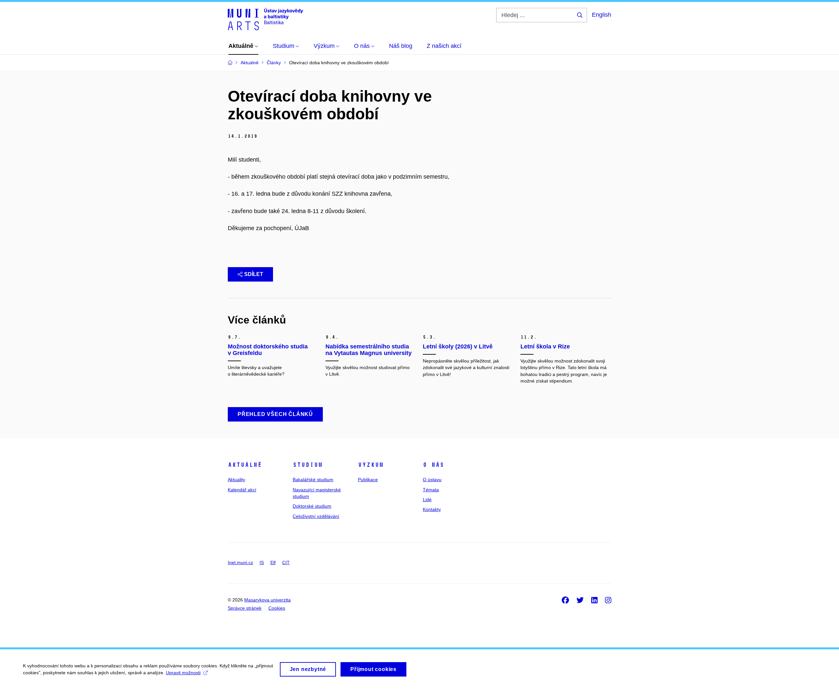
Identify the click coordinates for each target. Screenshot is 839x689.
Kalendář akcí (242, 489)
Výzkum (370, 464)
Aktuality (236, 479)
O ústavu (432, 479)
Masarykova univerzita (267, 599)
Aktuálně (245, 464)
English (601, 14)
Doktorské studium (312, 506)
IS (262, 562)
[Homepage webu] (265, 19)
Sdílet (253, 274)
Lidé (427, 499)
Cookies (276, 608)
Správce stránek (245, 608)
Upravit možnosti (183, 672)
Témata (431, 489)
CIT (286, 562)
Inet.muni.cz (240, 562)
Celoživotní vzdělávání (316, 516)
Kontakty (432, 509)
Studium (307, 464)
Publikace (368, 479)
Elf (273, 562)
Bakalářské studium (313, 479)
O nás (433, 464)
